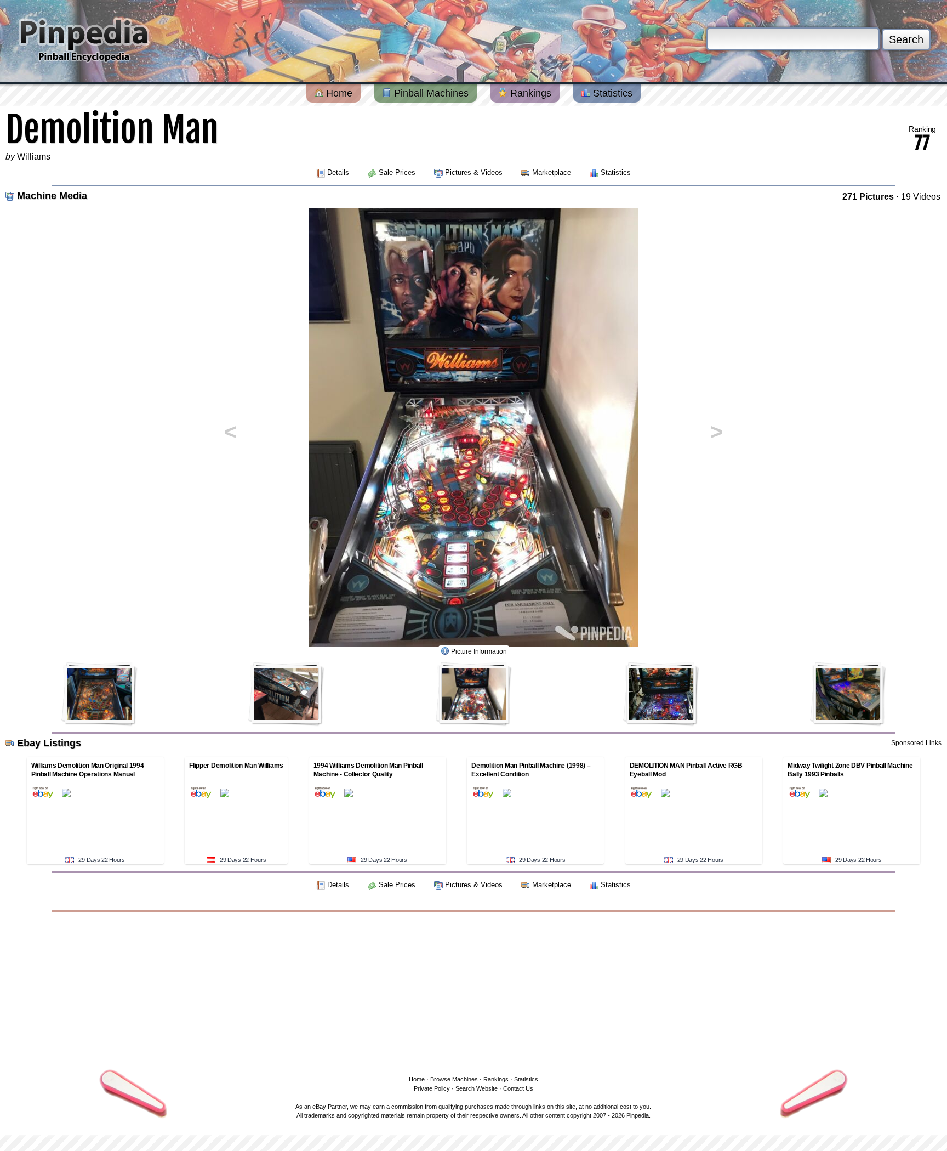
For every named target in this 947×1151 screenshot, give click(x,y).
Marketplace (551, 172)
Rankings (529, 93)
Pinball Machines (430, 93)
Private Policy (432, 1088)
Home (337, 93)
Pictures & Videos (474, 172)
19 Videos (920, 196)
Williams (33, 156)
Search (906, 39)
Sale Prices (397, 172)
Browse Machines (454, 1079)
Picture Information (479, 651)
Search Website (476, 1088)
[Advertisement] (473, 991)
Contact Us (518, 1088)
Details (338, 172)
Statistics (611, 93)
